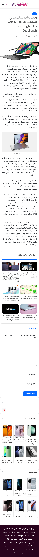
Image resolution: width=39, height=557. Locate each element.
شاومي (5, 543)
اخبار (34, 14)
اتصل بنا (22, 553)
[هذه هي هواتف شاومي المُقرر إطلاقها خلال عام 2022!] (28, 309)
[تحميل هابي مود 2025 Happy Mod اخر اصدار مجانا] (28, 289)
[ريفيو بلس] (19, 4)
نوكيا (22, 546)
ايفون (26, 543)
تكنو (33, 549)
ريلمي (15, 543)
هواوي (21, 543)
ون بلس (17, 546)
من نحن (6, 549)
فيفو (34, 546)
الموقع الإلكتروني (31, 384)
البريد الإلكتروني (32, 374)
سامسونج (32, 543)
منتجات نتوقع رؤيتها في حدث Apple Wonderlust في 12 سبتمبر (28, 275)
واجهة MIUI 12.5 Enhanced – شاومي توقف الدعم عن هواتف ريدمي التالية (10, 318)
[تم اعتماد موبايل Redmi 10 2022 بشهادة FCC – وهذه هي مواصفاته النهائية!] (10, 289)
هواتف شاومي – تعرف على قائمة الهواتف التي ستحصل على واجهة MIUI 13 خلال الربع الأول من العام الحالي (10, 277)
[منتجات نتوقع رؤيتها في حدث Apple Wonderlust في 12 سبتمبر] (28, 266)
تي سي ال (27, 549)
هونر (10, 543)
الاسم (35, 365)
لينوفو (11, 546)
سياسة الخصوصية (17, 549)
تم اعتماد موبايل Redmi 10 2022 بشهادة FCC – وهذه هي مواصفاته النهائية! (11, 298)
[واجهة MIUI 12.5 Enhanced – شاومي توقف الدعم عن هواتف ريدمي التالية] (10, 309)
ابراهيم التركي (31, 36)
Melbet (16, 553)
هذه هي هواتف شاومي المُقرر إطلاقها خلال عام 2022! (30, 318)
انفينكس (29, 546)
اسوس (5, 546)
